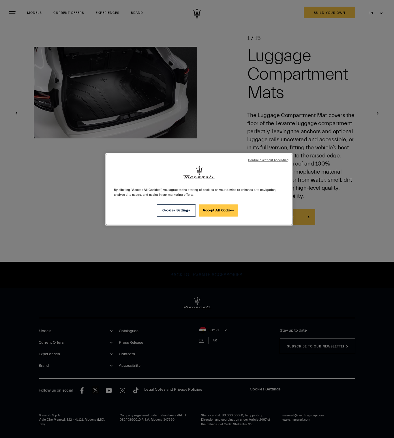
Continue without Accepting (268, 160)
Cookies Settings (176, 210)
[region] (199, 189)
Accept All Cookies (218, 210)
